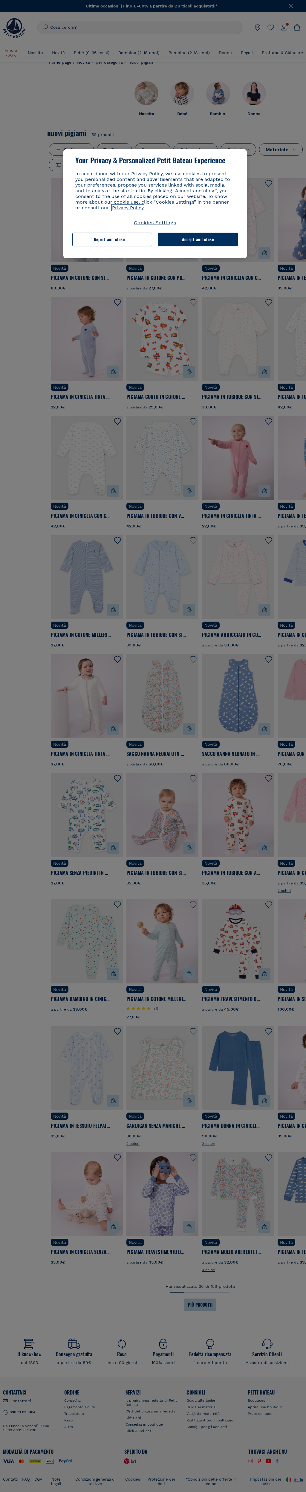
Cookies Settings (155, 222)
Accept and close (198, 239)
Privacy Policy (128, 207)
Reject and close (109, 239)
